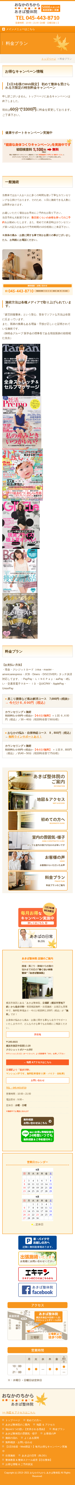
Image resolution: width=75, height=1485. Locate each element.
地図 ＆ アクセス (45, 1424)
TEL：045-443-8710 (16, 1088)
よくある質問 (31, 1437)
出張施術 (10, 1455)
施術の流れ (11, 1437)
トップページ (48, 58)
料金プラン (59, 1429)
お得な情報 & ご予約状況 (19, 1464)
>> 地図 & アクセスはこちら (18, 1412)
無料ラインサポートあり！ (25, 736)
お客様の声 (50, 1433)
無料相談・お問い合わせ (18, 1442)
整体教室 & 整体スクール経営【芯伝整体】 (28, 1459)
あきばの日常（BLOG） (35, 1455)
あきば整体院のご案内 (17, 1424)
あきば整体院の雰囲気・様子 (21, 1433)
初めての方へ (34, 1420)
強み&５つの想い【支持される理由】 (25, 1429)
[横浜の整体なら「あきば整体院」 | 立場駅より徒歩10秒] (37, 9)
